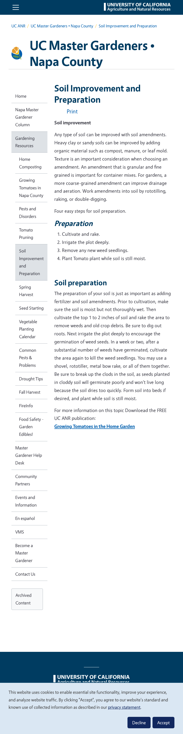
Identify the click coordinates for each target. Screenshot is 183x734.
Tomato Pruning (26, 233)
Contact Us (25, 574)
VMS (19, 532)
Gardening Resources (25, 142)
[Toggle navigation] (16, 7)
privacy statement (124, 707)
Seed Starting (31, 308)
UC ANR (18, 25)
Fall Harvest (29, 392)
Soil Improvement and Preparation (31, 262)
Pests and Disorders (27, 212)
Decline (139, 722)
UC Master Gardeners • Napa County (62, 25)
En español (25, 518)
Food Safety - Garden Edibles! (31, 426)
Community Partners (26, 480)
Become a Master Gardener (24, 553)
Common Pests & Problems (27, 357)
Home (20, 96)
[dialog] (91, 708)
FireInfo (26, 405)
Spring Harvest (26, 290)
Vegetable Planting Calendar (28, 329)
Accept (163, 722)
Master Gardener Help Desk (28, 455)
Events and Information (26, 501)
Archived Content (23, 599)
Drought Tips (31, 379)
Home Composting (30, 163)
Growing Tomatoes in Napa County (31, 187)
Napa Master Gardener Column (27, 117)
